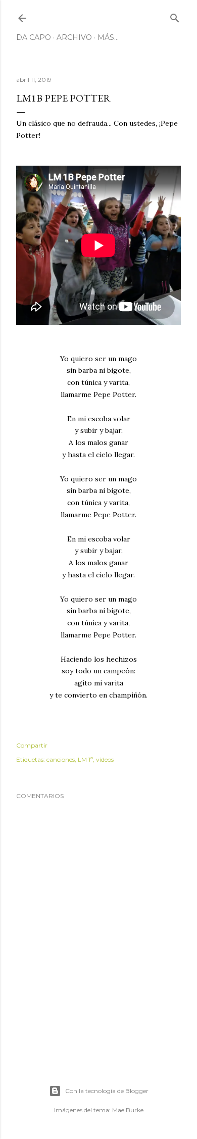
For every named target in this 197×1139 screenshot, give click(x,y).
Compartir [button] (31, 745)
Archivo (74, 37)
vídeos (105, 759)
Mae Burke (127, 1110)
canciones (60, 759)
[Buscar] (175, 16)
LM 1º (85, 759)
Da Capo (33, 37)
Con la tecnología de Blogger (107, 1091)
